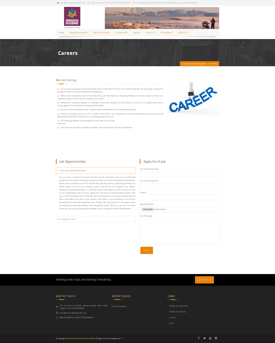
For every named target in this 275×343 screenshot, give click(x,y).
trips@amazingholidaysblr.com (72, 3)
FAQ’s (171, 323)
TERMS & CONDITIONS (178, 306)
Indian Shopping (119, 306)
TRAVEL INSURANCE (177, 311)
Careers (172, 317)
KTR (121, 338)
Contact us (204, 279)
